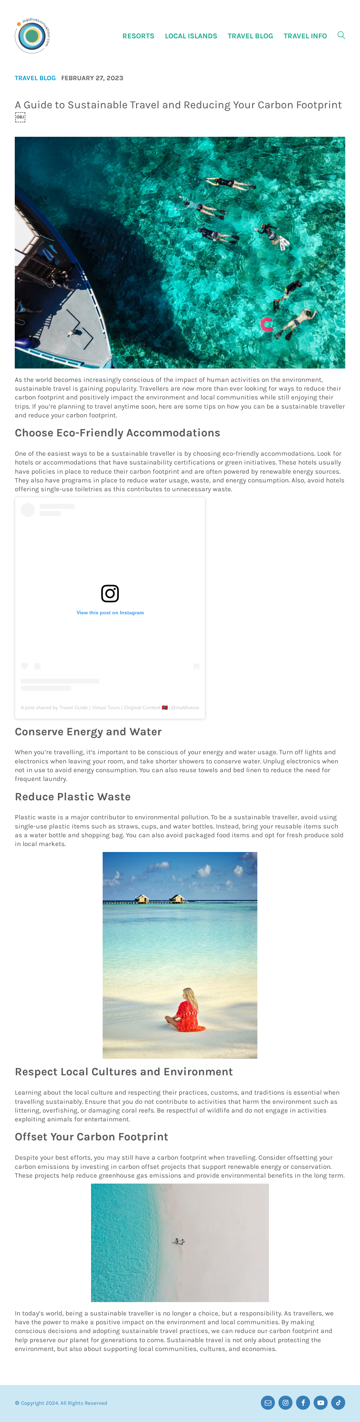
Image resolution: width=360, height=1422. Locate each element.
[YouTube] (321, 1403)
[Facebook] (303, 1403)
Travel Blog (35, 78)
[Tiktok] (338, 1403)
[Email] (268, 1403)
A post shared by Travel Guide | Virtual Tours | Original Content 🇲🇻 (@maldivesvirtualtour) (120, 707)
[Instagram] (285, 1403)
